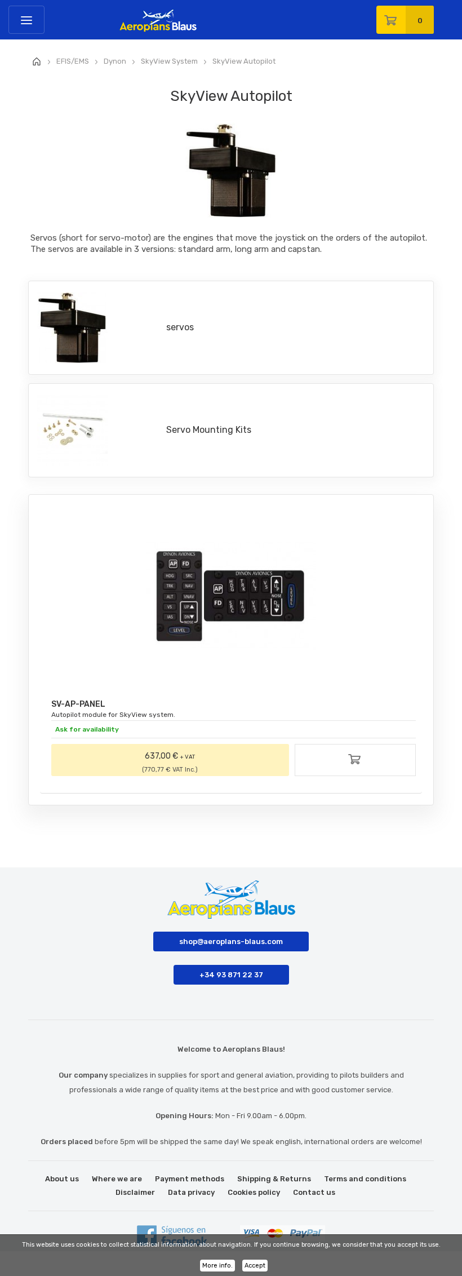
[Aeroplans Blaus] (129, 16)
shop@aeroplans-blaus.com (231, 941)
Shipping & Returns (274, 1179)
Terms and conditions (365, 1179)
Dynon (115, 61)
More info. (217, 1265)
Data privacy (191, 1192)
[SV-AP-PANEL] (231, 596)
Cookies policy (254, 1192)
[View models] (355, 761)
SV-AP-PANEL (78, 704)
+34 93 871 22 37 (231, 975)
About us (62, 1179)
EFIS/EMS (72, 61)
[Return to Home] (37, 62)
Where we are (117, 1179)
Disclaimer (135, 1192)
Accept (255, 1265)
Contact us (314, 1192)
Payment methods (189, 1179)
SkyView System (169, 61)
